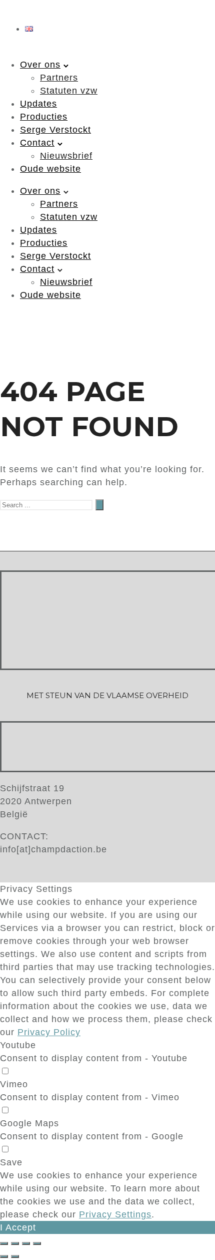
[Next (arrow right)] (15, 1256)
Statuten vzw (69, 91)
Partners (59, 78)
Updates (38, 104)
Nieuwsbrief (66, 156)
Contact (37, 143)
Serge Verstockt (55, 130)
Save (11, 1162)
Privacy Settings (115, 1214)
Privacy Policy (49, 1032)
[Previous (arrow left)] (4, 1256)
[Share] (15, 1243)
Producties (44, 117)
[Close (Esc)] (4, 1243)
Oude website (50, 169)
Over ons (40, 65)
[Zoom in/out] (37, 1243)
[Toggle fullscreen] (26, 1243)
